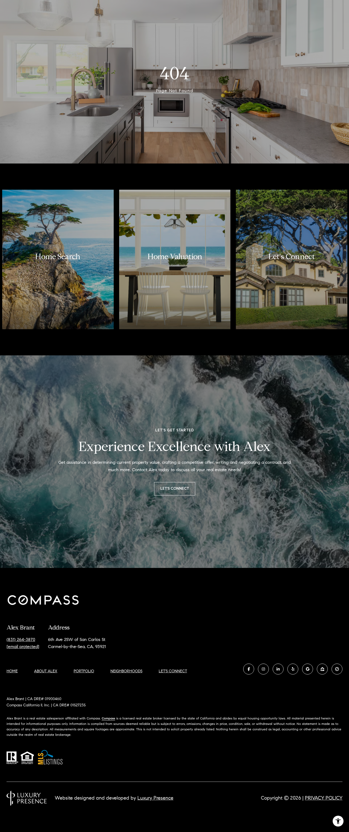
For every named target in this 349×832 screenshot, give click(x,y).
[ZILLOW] (322, 669)
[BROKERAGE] (337, 669)
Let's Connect (173, 671)
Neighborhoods (126, 671)
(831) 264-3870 (21, 639)
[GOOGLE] (307, 669)
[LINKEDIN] (278, 669)
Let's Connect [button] (174, 488)
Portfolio (84, 671)
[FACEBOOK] (248, 669)
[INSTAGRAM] (263, 669)
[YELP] (292, 669)
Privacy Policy (323, 798)
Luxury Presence (155, 798)
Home (12, 671)
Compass (108, 718)
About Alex (45, 671)
